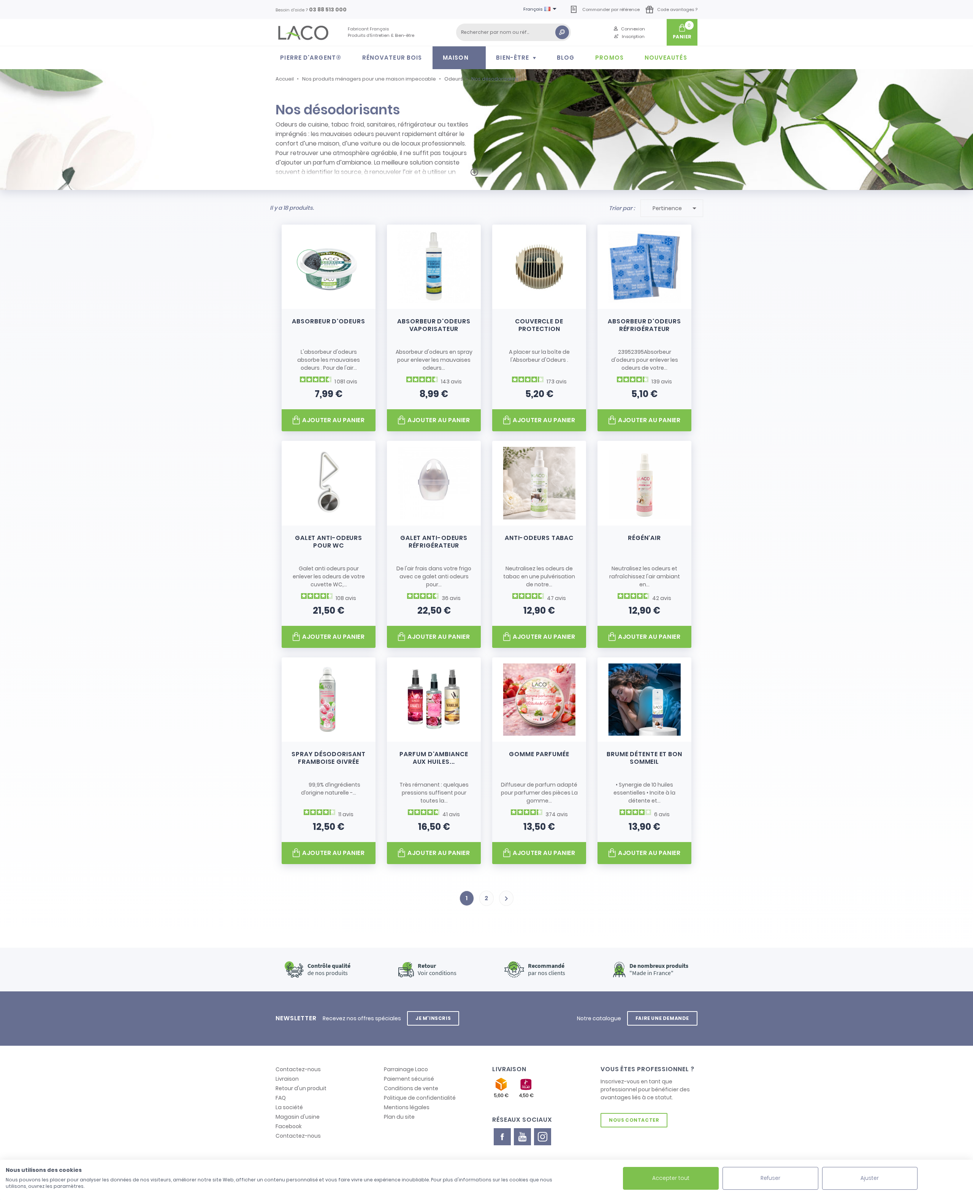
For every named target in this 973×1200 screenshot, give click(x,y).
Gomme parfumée (539, 754)
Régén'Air (644, 538)
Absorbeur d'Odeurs (328, 321)
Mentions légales (406, 1107)
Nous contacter (634, 1120)
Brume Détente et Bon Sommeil (644, 758)
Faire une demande (662, 1018)
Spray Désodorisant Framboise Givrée (328, 758)
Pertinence (676, 208)
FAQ (281, 1098)
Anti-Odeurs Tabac (539, 538)
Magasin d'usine (298, 1117)
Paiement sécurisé (409, 1079)
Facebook (289, 1126)
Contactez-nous (298, 1069)
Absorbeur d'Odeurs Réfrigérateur (644, 325)
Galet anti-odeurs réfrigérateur (433, 542)
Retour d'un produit (301, 1088)
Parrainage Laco (406, 1069)
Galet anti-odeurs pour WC (328, 542)
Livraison (287, 1079)
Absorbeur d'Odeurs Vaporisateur (433, 325)
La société (289, 1107)
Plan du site (399, 1117)
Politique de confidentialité (420, 1098)
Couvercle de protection (539, 325)
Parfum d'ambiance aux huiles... (433, 758)
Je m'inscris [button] (433, 1018)
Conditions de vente (411, 1088)
